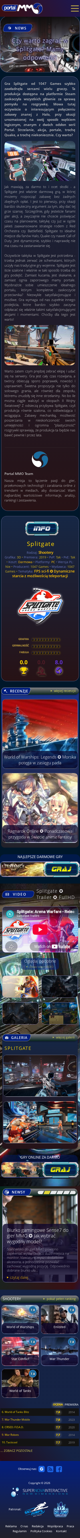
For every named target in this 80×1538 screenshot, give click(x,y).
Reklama (11, 1526)
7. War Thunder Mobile (16, 1419)
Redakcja (38, 1526)
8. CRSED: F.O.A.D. (13, 1427)
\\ (46, 1192)
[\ (40, 1192)
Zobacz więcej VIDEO (41, 967)
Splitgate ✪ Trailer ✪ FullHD (55, 894)
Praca (70, 1526)
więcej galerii (65, 1037)
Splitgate (41, 543)
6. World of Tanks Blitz (15, 1412)
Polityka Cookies (41, 1531)
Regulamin (20, 1531)
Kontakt (61, 1531)
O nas (24, 1526)
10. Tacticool (9, 1442)
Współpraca (55, 1526)
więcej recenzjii (64, 691)
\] (71, 1192)
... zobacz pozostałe (16, 1450)
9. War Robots (10, 1435)
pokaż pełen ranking (61, 1299)
